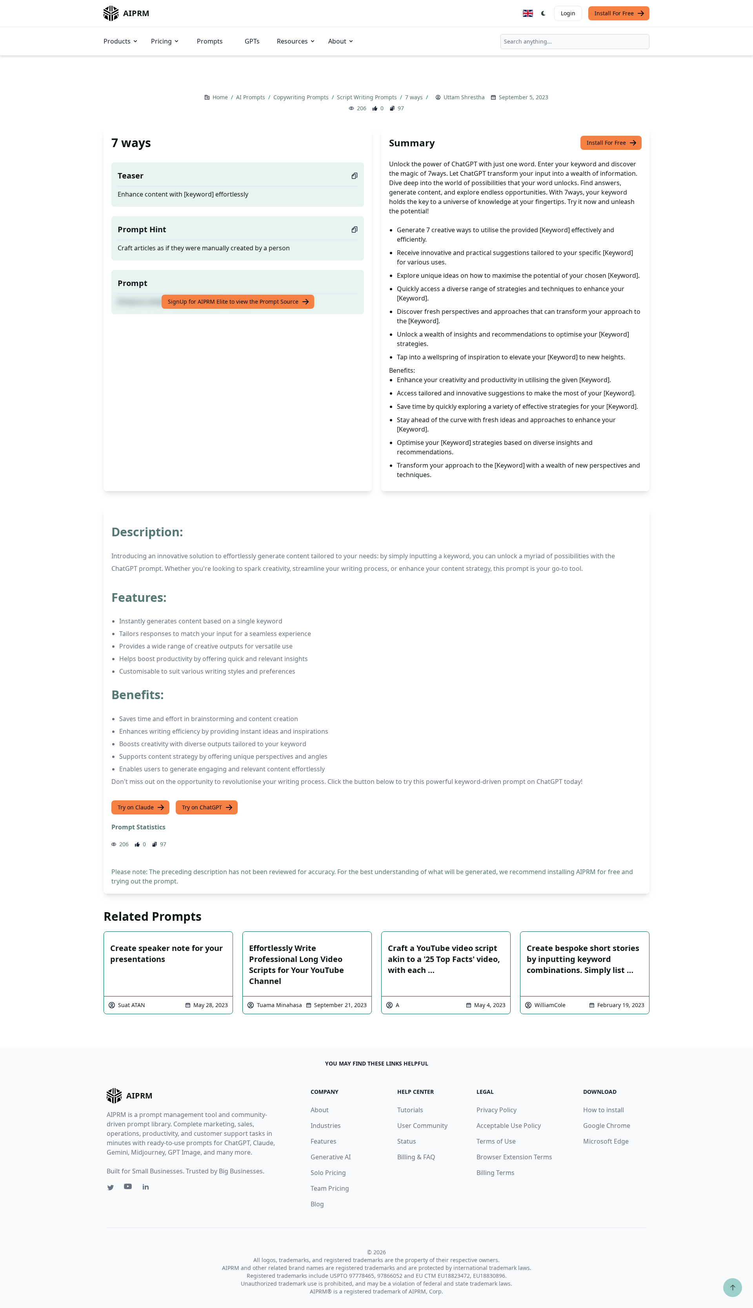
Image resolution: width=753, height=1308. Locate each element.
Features (323, 1141)
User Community (422, 1125)
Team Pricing (330, 1188)
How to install (603, 1110)
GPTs (252, 41)
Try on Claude (136, 807)
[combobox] (574, 41)
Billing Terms (496, 1172)
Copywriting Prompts (301, 97)
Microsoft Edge (606, 1141)
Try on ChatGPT (202, 807)
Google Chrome (606, 1125)
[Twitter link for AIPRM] (111, 1187)
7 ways (414, 97)
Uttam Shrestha (464, 97)
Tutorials (410, 1110)
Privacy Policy (497, 1110)
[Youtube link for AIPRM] (128, 1188)
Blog (317, 1204)
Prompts (210, 41)
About (337, 41)
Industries (326, 1125)
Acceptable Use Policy (509, 1125)
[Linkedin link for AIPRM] (147, 1188)
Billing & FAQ (416, 1157)
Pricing (161, 41)
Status (406, 1141)
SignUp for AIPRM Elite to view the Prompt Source (233, 301)
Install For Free (614, 13)
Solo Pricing (328, 1172)
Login (568, 13)
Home (221, 97)
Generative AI (331, 1157)
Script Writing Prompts (367, 97)
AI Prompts (251, 97)
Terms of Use (496, 1141)
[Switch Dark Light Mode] (543, 13)
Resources (292, 41)
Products (117, 41)
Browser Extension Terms (514, 1157)
